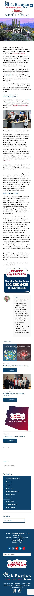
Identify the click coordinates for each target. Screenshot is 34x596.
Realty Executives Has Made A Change (14, 436)
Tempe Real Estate (11, 504)
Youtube (16, 548)
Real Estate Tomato (21, 585)
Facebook (9, 548)
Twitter (20, 548)
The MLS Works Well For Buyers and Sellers (15, 366)
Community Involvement (13, 478)
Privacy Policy (20, 587)
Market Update (10, 494)
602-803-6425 (17, 542)
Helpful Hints (10, 488)
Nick (16, 297)
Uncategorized (10, 507)
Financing (9, 482)
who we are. (6, 160)
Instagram (13, 548)
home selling (24, 105)
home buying (15, 105)
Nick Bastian (9, 498)
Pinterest (23, 548)
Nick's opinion (10, 501)
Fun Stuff (8, 485)
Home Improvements (12, 491)
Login (23, 583)
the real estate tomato (18, 53)
